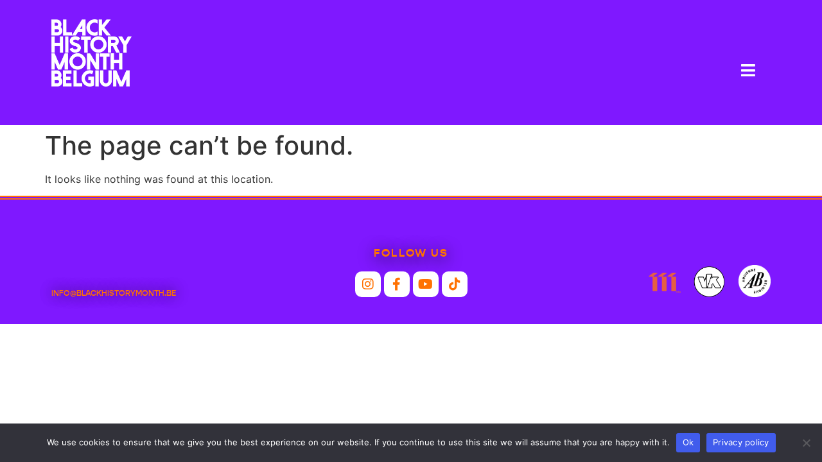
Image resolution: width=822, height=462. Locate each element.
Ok (688, 442)
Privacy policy (741, 442)
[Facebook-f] (397, 284)
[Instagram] (368, 284)
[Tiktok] (455, 284)
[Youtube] (426, 284)
